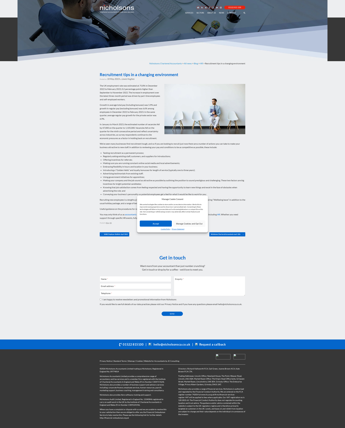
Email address (108, 286)
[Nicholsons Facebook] (209, 7)
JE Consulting (173, 361)
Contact (231, 13)
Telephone (106, 293)
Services (189, 13)
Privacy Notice (171, 304)
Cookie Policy (165, 229)
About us (211, 13)
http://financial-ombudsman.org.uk (114, 418)
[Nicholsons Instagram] (220, 7)
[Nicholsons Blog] (202, 7)
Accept (156, 223)
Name (104, 279)
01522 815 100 (234, 7)
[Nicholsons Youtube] (217, 7)
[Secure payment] (198, 7)
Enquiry (179, 279)
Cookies (139, 361)
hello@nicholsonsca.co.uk (230, 304)
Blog (107, 223)
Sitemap (131, 361)
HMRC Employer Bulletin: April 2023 (114, 234)
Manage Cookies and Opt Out (189, 223)
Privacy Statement (178, 229)
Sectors (200, 13)
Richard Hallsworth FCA (197, 369)
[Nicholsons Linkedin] (205, 7)
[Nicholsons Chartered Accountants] (117, 9)
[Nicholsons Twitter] (213, 7)
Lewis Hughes (128, 79)
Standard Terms (120, 361)
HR (218, 214)
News (221, 13)
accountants (131, 214)
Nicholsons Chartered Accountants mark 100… (227, 234)
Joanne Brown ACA (226, 369)
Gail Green (213, 369)
